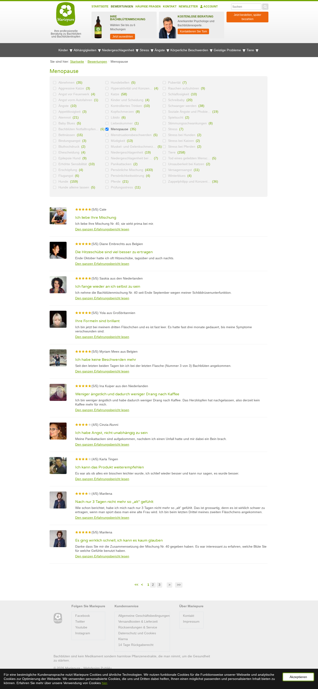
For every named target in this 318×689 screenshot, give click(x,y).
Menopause (119, 129)
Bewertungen (122, 6)
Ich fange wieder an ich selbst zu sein (107, 286)
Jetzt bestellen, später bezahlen (247, 17)
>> (179, 585)
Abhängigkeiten (85, 50)
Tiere (251, 50)
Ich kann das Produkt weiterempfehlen (109, 467)
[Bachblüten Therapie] (58, 618)
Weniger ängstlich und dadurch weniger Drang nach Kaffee (127, 394)
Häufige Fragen (148, 6)
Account (210, 6)
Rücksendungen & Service (137, 627)
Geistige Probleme (228, 50)
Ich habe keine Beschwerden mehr (105, 359)
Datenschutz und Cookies (137, 633)
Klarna (123, 639)
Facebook (82, 615)
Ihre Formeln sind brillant (97, 321)
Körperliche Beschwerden (189, 50)
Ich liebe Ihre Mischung (95, 217)
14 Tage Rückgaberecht (135, 645)
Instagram (82, 633)
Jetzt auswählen (122, 36)
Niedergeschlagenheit (118, 50)
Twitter (80, 621)
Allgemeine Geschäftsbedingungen (144, 615)
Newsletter (188, 6)
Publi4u (106, 668)
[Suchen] (265, 6)
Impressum (191, 621)
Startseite (99, 6)
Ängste (160, 50)
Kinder (63, 50)
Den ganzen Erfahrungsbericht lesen (102, 229)
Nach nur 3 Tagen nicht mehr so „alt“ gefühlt (114, 501)
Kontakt (169, 6)
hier (104, 683)
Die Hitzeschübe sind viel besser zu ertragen (114, 252)
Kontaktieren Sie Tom (193, 31)
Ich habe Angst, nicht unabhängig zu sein (111, 432)
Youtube (81, 627)
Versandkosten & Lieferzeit (138, 621)
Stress (145, 50)
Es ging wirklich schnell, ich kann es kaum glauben (119, 540)
